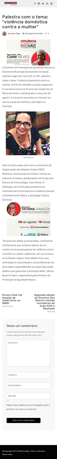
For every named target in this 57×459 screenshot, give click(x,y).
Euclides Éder (14, 33)
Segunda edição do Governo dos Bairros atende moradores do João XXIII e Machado (44, 303)
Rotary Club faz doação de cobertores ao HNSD (12, 300)
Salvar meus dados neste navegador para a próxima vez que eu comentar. (28, 407)
